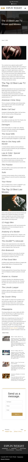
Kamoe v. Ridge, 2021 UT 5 (17, 350)
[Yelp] (4, 8)
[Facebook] (2, 8)
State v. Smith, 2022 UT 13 (17, 336)
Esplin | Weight (13, 328)
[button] (25, 8)
